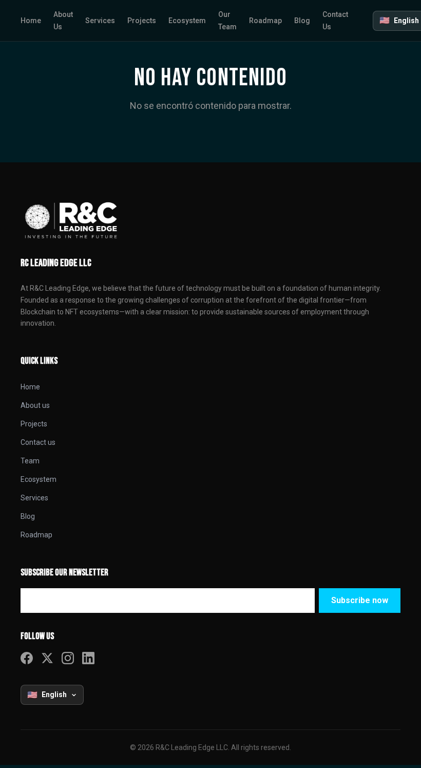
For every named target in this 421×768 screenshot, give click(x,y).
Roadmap (36, 535)
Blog (28, 516)
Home (30, 387)
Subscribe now (359, 600)
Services (34, 498)
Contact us (38, 442)
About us (35, 405)
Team (30, 461)
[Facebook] (27, 658)
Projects (34, 424)
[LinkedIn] (88, 658)
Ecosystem (38, 479)
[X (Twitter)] (47, 658)
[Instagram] (68, 658)
